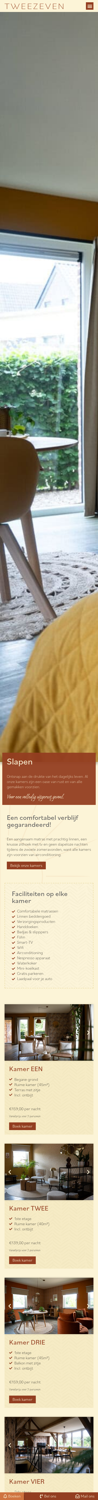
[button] (89, 6)
